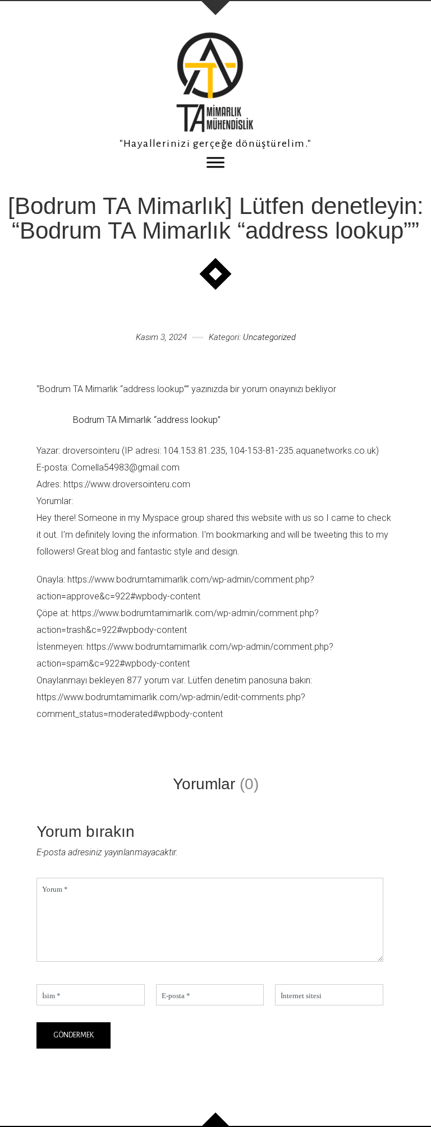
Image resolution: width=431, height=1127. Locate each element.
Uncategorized (269, 337)
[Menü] (215, 162)
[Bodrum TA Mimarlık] (215, 82)
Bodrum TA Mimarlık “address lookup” (147, 420)
